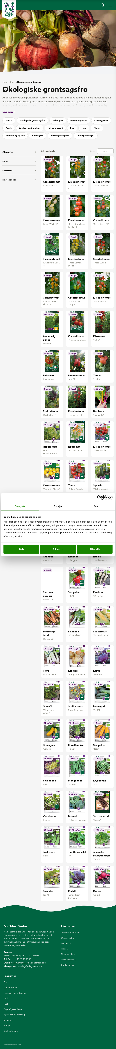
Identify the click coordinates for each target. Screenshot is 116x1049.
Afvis (21, 549)
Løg (72, 128)
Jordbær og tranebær (29, 128)
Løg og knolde (10, 987)
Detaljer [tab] (58, 506)
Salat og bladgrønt (60, 135)
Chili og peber (101, 120)
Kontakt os (66, 943)
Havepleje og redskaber (15, 992)
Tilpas (56, 549)
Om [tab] (96, 506)
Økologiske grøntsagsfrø (32, 120)
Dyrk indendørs (11, 1030)
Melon (97, 128)
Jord (6, 998)
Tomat (9, 120)
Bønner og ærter (78, 120)
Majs (84, 128)
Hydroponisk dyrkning (14, 1014)
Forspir (7, 1025)
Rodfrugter (37, 135)
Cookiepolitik (67, 964)
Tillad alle (95, 549)
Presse (64, 948)
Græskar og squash (15, 135)
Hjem (5, 82)
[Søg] (102, 5)
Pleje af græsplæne (13, 1009)
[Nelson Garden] (9, 10)
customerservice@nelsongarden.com (28, 962)
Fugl (6, 1003)
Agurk (9, 128)
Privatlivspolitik (68, 959)
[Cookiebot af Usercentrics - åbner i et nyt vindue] (99, 497)
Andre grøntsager (85, 135)
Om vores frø (67, 937)
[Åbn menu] (110, 5)
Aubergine (58, 120)
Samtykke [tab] (20, 506)
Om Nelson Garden (70, 932)
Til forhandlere (68, 954)
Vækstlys (8, 1020)
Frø (12, 82)
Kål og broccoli (55, 128)
